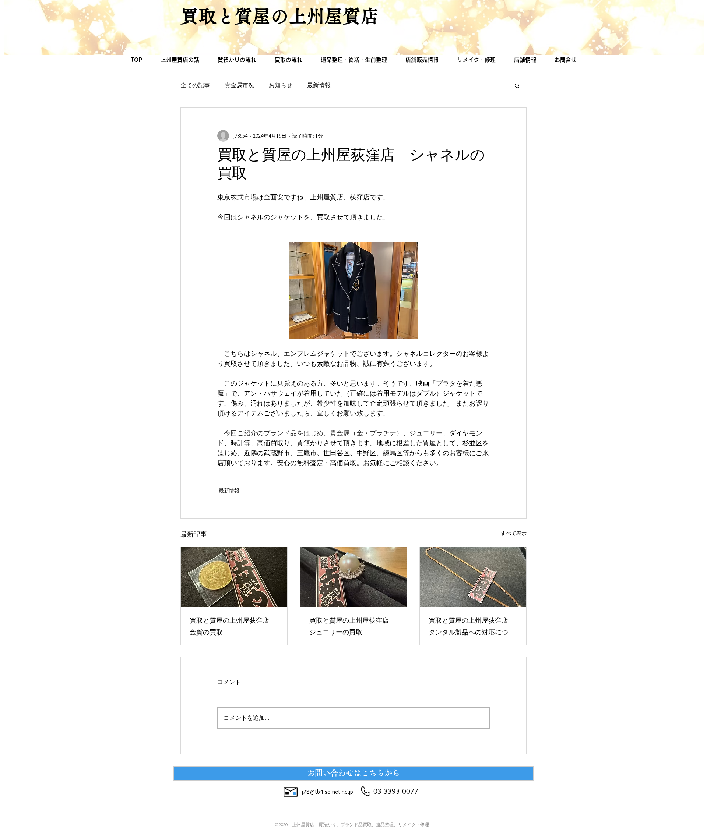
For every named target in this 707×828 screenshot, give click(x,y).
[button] (517, 85)
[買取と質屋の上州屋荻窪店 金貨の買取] (234, 577)
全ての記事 (195, 85)
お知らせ (280, 85)
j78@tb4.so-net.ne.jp (327, 791)
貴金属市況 (239, 85)
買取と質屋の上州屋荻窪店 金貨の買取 (233, 627)
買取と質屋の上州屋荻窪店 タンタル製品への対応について (472, 627)
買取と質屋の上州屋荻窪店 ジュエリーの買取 (352, 627)
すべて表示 (514, 533)
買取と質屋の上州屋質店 (279, 16)
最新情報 (319, 85)
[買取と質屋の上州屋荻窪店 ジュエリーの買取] (353, 577)
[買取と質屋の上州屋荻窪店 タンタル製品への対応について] (473, 577)
